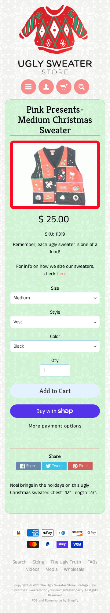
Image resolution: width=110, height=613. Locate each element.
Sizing (38, 562)
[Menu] (28, 86)
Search (20, 562)
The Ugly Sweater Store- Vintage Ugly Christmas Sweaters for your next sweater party (54, 588)
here (61, 273)
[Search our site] (81, 86)
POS (35, 600)
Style (55, 312)
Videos (32, 569)
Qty (55, 360)
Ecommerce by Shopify (62, 600)
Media (52, 569)
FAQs (92, 562)
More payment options (55, 426)
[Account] (46, 86)
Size (55, 288)
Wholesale (74, 569)
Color (55, 336)
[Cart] (64, 86)
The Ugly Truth (65, 562)
